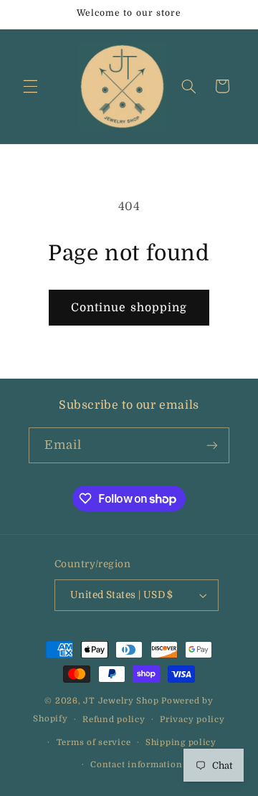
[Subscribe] (212, 445)
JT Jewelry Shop (120, 701)
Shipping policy (180, 742)
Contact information (136, 764)
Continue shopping (129, 307)
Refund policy (113, 719)
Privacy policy (192, 719)
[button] (30, 86)
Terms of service (94, 742)
